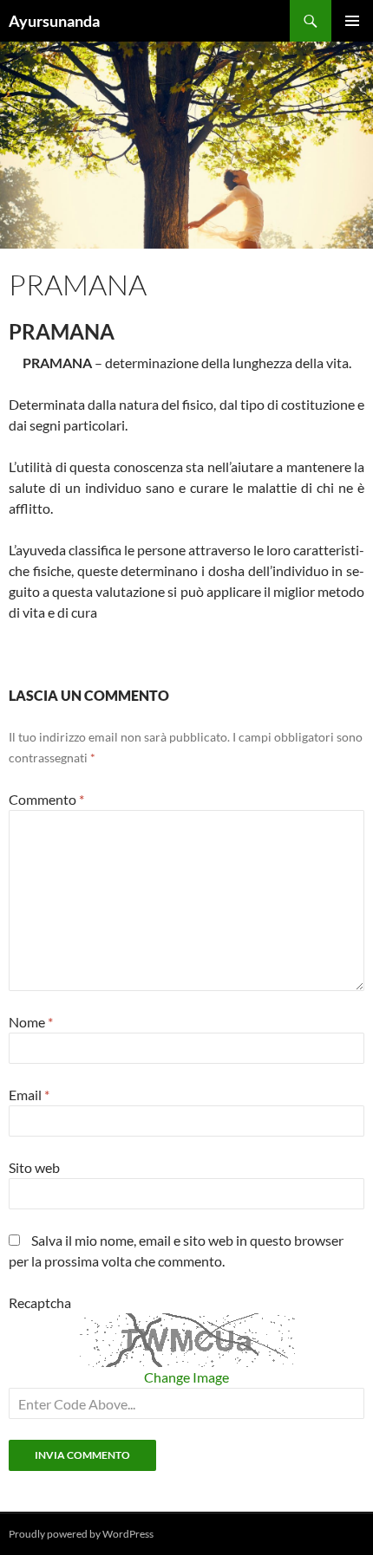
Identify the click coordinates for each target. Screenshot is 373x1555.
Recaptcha (40, 1302)
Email (29, 1094)
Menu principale (352, 21)
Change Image (186, 1377)
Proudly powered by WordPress (81, 1533)
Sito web (34, 1167)
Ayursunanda (54, 20)
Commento (46, 799)
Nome (31, 1022)
